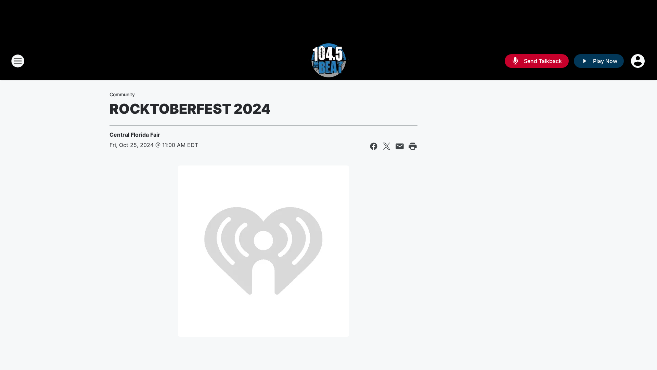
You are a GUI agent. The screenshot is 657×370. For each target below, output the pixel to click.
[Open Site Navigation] (18, 61)
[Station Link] (328, 61)
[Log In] (638, 61)
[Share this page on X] (386, 146)
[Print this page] (412, 146)
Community (122, 94)
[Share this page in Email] (399, 146)
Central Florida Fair (135, 134)
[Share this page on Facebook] (373, 146)
